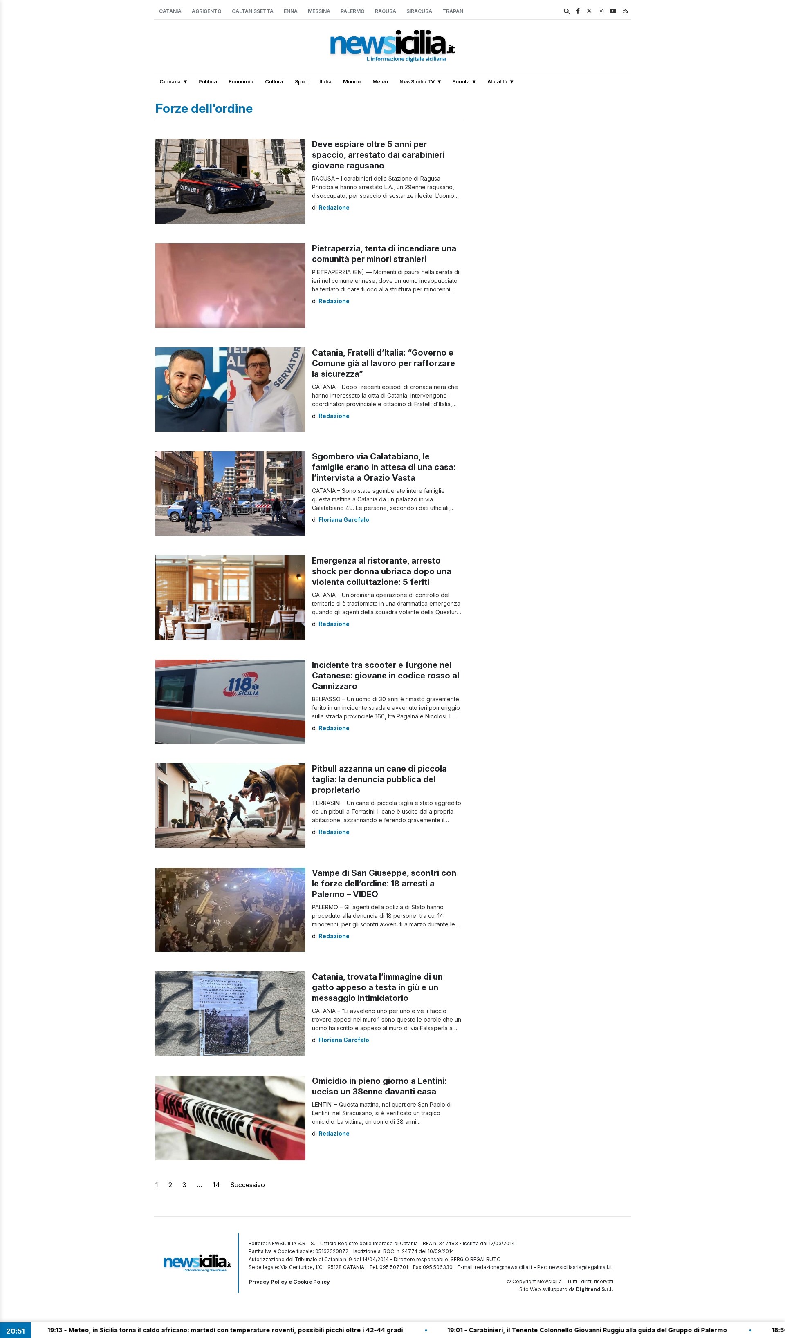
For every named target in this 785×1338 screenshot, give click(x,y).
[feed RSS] (625, 10)
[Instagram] (601, 10)
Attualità (497, 81)
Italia (325, 81)
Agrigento (207, 11)
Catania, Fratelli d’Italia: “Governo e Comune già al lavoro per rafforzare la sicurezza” (383, 363)
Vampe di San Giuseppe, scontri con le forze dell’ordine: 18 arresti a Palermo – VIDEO (384, 883)
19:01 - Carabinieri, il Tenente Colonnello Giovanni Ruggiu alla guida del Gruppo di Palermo (516, 1330)
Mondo (352, 81)
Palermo (353, 11)
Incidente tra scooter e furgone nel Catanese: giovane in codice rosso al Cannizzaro (385, 675)
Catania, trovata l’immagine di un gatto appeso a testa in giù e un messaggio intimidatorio (377, 987)
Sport (301, 81)
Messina (319, 11)
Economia (241, 81)
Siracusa (419, 11)
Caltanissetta (253, 11)
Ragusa (385, 11)
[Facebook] (578, 10)
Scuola (460, 81)
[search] (567, 11)
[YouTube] (613, 10)
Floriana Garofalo (343, 519)
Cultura (274, 81)
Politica (207, 81)
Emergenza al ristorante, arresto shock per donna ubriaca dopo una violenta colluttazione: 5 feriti (381, 571)
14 (216, 1185)
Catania (170, 11)
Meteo (380, 81)
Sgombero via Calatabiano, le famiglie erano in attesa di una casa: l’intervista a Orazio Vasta (383, 467)
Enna (291, 11)
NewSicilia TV (417, 81)
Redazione (334, 207)
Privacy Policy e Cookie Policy (289, 1281)
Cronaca (170, 81)
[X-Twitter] (589, 10)
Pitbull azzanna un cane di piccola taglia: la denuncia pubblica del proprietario (379, 779)
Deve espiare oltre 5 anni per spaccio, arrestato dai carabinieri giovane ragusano (378, 154)
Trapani (453, 11)
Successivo (247, 1185)
